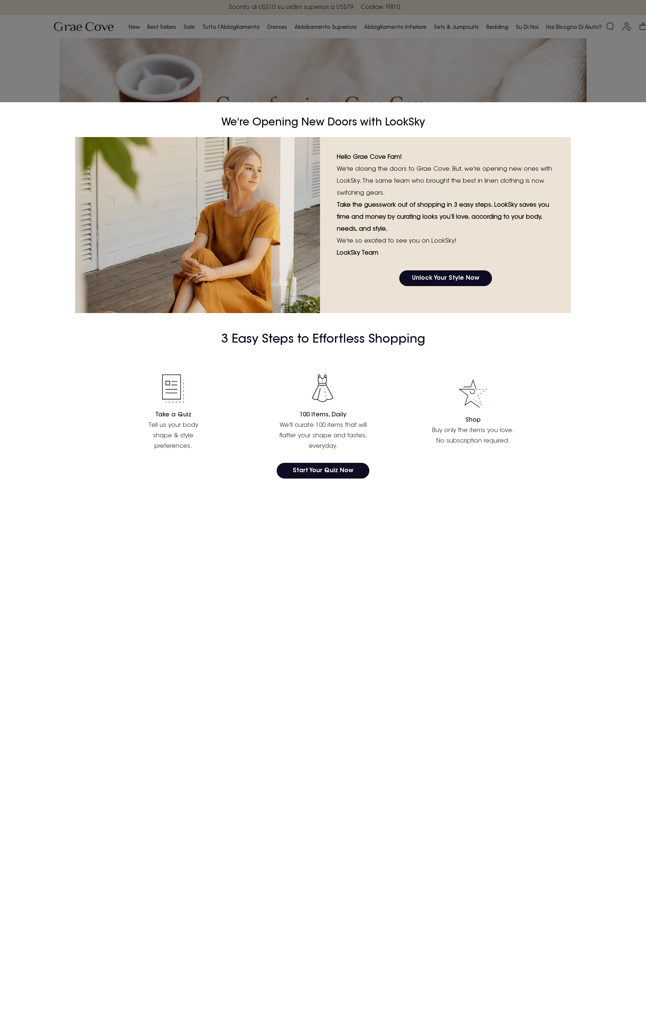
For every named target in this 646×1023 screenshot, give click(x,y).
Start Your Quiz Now (323, 471)
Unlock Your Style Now (445, 278)
